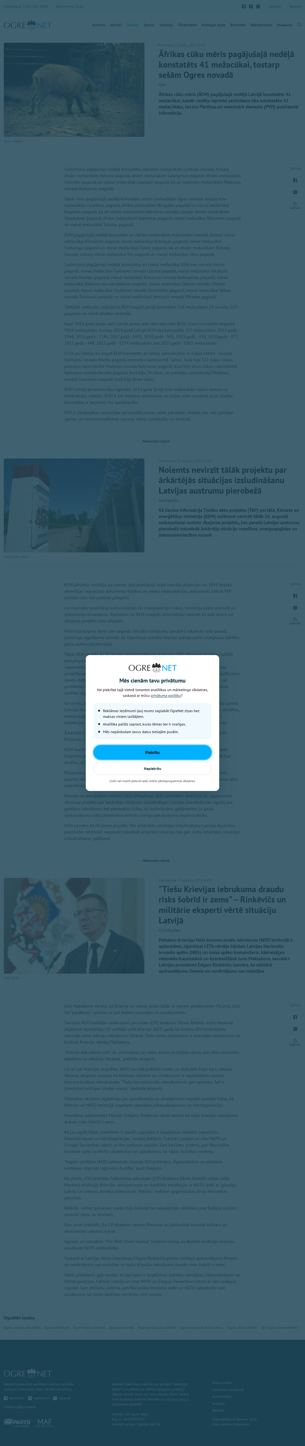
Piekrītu (152, 752)
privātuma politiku (166, 695)
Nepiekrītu (152, 768)
